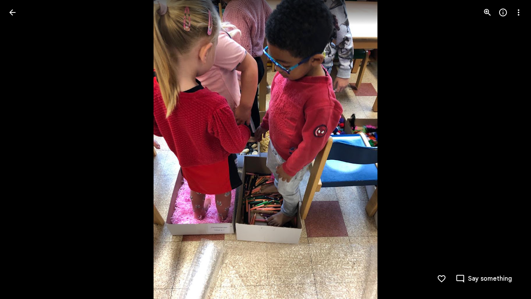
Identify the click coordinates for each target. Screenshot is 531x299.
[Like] (441, 278)
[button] (22, 149)
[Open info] (503, 12)
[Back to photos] (12, 12)
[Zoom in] (487, 12)
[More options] (518, 12)
